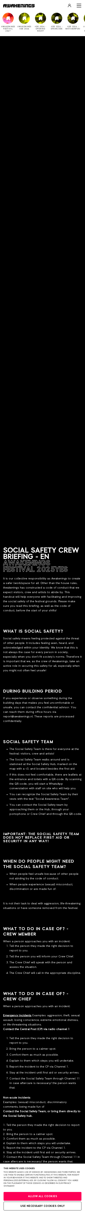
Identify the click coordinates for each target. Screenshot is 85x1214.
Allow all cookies (42, 1196)
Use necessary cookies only (42, 1206)
